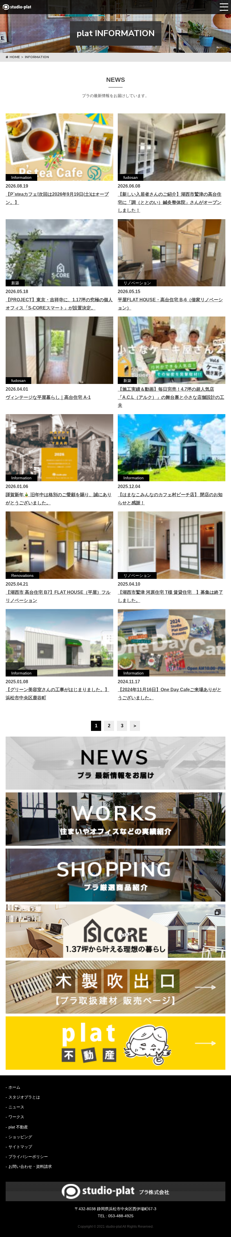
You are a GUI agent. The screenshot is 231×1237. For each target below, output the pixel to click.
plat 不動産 (18, 1127)
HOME (15, 57)
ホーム (14, 1087)
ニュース (16, 1107)
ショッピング (20, 1137)
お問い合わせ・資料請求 (30, 1166)
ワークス (16, 1117)
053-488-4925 (121, 1216)
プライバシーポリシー (28, 1156)
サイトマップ (20, 1146)
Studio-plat (17, 7)
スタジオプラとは (24, 1097)
